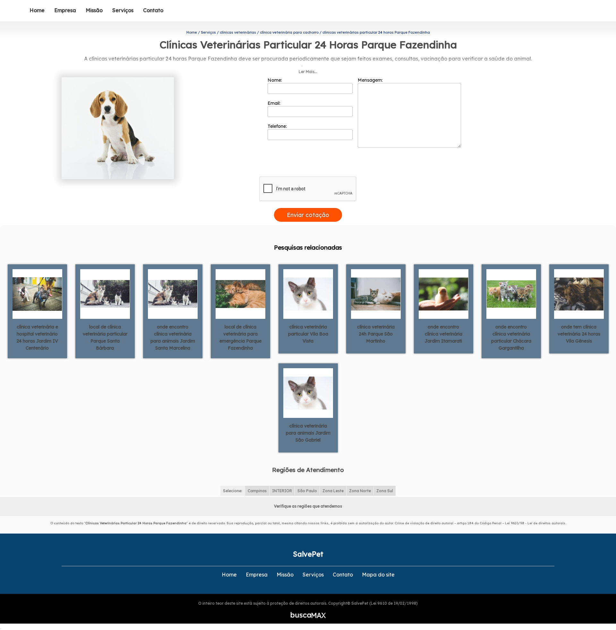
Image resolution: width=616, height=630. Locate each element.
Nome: (275, 80)
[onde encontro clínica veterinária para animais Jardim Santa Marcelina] (173, 293)
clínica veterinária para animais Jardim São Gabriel (308, 433)
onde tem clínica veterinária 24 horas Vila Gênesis (579, 334)
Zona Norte (360, 490)
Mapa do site (378, 574)
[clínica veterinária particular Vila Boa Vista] (308, 293)
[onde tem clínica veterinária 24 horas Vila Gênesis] (579, 293)
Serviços (122, 10)
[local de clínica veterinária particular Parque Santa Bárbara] (105, 293)
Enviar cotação (308, 215)
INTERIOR (282, 490)
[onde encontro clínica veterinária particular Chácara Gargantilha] (511, 293)
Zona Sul (384, 490)
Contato (153, 10)
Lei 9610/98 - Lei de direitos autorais (535, 523)
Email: (275, 103)
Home (37, 10)
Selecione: (232, 490)
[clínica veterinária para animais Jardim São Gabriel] (308, 392)
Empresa (65, 10)
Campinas (257, 490)
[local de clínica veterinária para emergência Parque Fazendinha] (240, 293)
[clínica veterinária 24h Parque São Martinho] (376, 293)
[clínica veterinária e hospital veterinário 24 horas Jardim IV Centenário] (37, 293)
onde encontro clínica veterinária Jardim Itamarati (443, 334)
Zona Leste (333, 490)
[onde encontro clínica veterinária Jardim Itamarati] (443, 293)
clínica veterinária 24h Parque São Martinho (376, 334)
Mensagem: (371, 80)
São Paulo (307, 490)
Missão (94, 10)
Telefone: (278, 126)
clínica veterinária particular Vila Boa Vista (308, 334)
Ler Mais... (308, 71)
